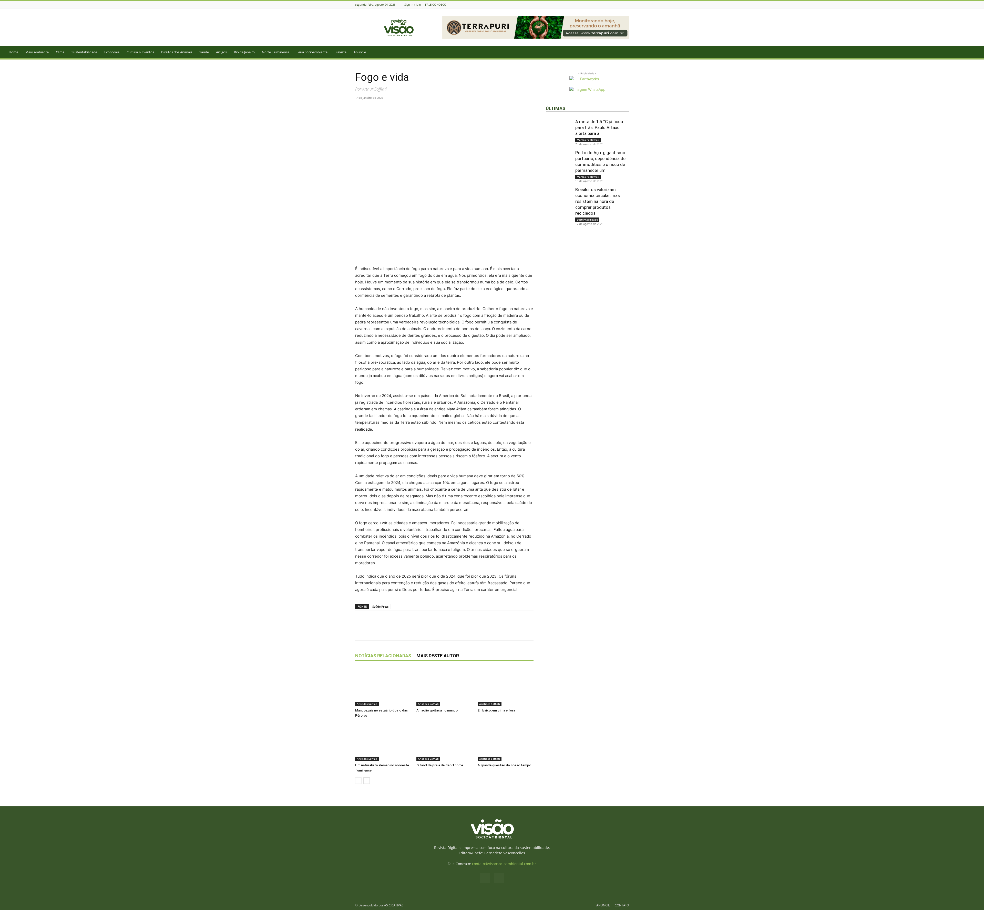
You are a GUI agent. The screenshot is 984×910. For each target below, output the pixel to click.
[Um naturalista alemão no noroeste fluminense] (383, 742)
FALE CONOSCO (435, 4)
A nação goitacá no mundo (437, 710)
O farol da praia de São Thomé (439, 765)
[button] (978, 52)
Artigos (221, 52)
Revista (340, 52)
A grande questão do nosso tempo (504, 765)
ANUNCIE (603, 905)
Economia (111, 52)
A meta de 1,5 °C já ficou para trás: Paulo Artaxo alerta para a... (599, 127)
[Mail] (626, 4)
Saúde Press (380, 606)
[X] (372, 109)
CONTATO (622, 905)
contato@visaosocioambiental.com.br (504, 863)
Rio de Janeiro (244, 52)
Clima (60, 52)
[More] (419, 109)
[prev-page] (358, 780)
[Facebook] (619, 4)
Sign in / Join (412, 4)
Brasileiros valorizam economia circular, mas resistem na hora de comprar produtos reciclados (597, 201)
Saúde (204, 52)
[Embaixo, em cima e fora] (506, 687)
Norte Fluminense (275, 52)
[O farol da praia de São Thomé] (444, 742)
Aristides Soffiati (367, 704)
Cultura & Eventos (140, 52)
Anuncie (360, 52)
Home (13, 52)
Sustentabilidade (84, 52)
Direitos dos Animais (176, 52)
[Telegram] (407, 109)
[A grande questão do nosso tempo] (506, 742)
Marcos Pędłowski (588, 140)
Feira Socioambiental (312, 52)
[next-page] (366, 780)
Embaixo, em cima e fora (496, 710)
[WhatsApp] (384, 109)
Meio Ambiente (37, 52)
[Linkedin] (396, 109)
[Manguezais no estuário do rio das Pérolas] (383, 687)
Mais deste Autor (437, 655)
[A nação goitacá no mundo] (444, 687)
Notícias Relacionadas (383, 655)
